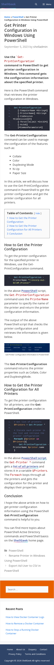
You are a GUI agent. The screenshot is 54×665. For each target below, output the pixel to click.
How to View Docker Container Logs (25, 617)
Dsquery (32, 649)
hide (37, 213)
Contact (43, 649)
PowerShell (17, 17)
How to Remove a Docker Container (25, 623)
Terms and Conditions (35, 654)
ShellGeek (8, 4)
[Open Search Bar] (36, 4)
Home (7, 17)
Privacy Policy (14, 654)
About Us (20, 649)
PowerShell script (33, 458)
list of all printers (25, 466)
